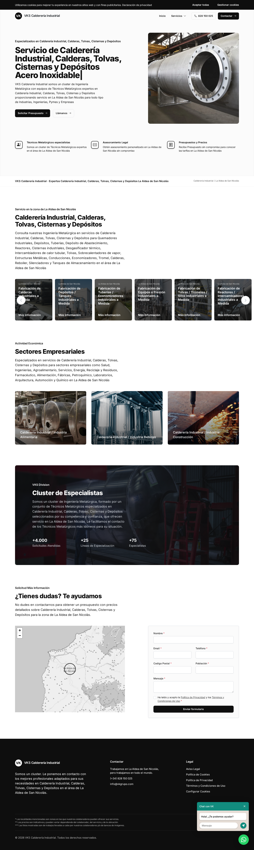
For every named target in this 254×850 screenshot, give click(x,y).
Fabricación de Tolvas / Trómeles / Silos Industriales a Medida (192, 294)
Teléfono (201, 648)
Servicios (176, 15)
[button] (245, 300)
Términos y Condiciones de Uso (205, 785)
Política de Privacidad (193, 697)
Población (202, 663)
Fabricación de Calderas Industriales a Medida (29, 294)
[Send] (243, 825)
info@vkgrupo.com (121, 784)
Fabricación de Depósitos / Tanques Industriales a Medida (69, 296)
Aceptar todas (200, 4)
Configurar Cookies (198, 791)
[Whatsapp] (243, 839)
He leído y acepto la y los (191, 699)
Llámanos (61, 113)
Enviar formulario (193, 709)
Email (157, 648)
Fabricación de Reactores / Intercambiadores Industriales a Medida (231, 296)
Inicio (162, 15)
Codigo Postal (162, 663)
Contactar (226, 15)
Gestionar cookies (228, 4)
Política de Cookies (198, 774)
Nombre (158, 633)
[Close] (244, 806)
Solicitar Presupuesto (31, 113)
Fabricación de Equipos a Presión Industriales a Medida (151, 294)
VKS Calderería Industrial (41, 15)
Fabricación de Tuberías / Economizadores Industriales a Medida (110, 296)
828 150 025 (205, 15)
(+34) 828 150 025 (121, 778)
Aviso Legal (193, 769)
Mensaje (159, 678)
